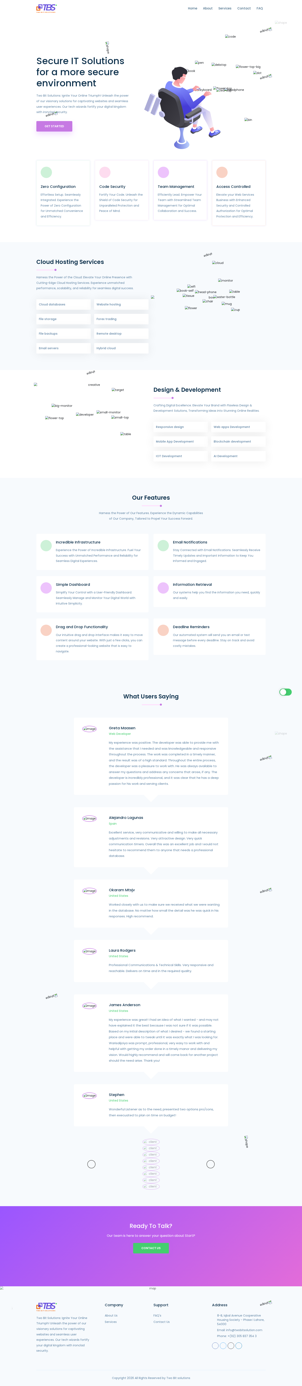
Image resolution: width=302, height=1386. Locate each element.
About (208, 8)
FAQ (260, 8)
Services (225, 8)
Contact (244, 8)
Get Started (54, 126)
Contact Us (151, 1248)
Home (192, 8)
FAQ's (157, 1315)
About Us (111, 1315)
